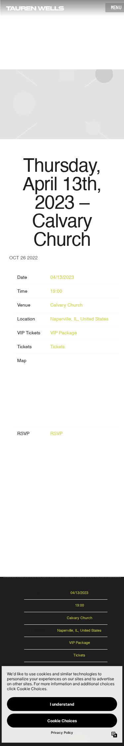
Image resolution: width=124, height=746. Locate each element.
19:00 (56, 291)
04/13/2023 (62, 277)
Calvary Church (66, 305)
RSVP (56, 433)
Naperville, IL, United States (79, 319)
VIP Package (63, 333)
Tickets (57, 347)
